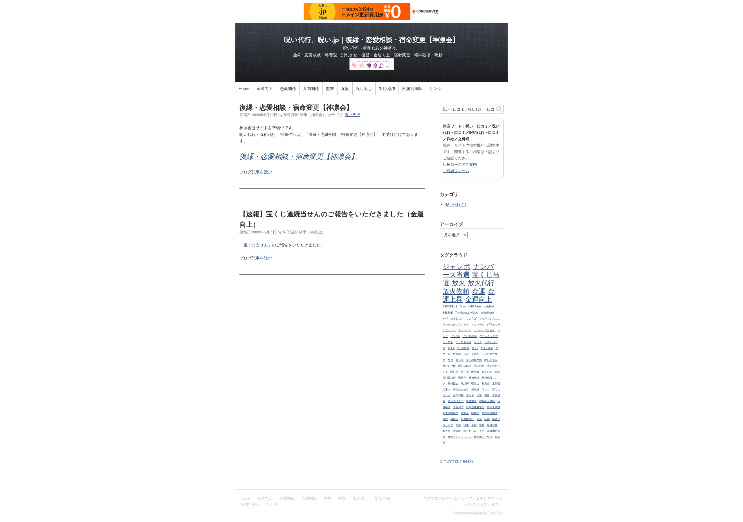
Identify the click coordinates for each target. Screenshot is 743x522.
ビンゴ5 (455, 336)
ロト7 (475, 348)
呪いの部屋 (464, 366)
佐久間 (457, 354)
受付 (450, 360)
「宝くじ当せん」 (255, 245)
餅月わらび (470, 431)
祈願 (458, 425)
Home (244, 88)
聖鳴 (481, 425)
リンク (435, 88)
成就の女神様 (487, 401)
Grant (463, 306)
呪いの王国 (490, 360)
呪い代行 (352, 114)
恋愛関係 (288, 88)
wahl (445, 318)
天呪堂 (475, 389)
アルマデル (477, 324)
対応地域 (387, 88)
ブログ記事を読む (255, 171)
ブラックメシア (488, 336)
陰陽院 (457, 431)
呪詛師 (465, 383)
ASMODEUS (450, 306)
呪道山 (475, 383)
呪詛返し (364, 88)
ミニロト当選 (463, 342)
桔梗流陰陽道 (489, 413)
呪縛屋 (462, 377)
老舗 (474, 425)
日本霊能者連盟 (475, 407)
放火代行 (481, 282)
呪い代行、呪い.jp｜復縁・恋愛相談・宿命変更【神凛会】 (371, 39)
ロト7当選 (487, 348)
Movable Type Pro (487, 513)
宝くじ (486, 389)
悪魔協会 (471, 401)
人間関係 (311, 88)
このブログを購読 (458, 461)
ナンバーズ (464, 330)
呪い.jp (460, 360)
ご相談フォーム (456, 170)
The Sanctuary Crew (466, 312)
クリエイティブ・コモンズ (468, 498)
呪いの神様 (449, 366)
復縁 (487, 395)
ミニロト (448, 342)
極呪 (445, 419)
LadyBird (489, 306)
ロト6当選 (463, 348)
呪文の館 (487, 372)
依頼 (466, 354)
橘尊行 (454, 419)
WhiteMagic (487, 312)
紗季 (466, 425)
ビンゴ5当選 (469, 336)
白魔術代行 (467, 419)
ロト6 (451, 348)
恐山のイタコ (456, 401)
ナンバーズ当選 (468, 270)
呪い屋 (454, 372)
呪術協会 (453, 383)
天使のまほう (461, 389)
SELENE (448, 312)
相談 (479, 419)
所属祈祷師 (412, 88)
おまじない (457, 318)
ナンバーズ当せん (484, 330)
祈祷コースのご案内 (460, 164)
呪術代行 (474, 377)
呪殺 (345, 88)
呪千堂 (465, 372)
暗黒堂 (475, 413)
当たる (470, 395)
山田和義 (458, 395)
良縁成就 (492, 425)
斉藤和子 (458, 407)
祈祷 (487, 419)
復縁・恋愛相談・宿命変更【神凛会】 (296, 107)
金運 (478, 290)
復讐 (330, 88)
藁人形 (446, 431)
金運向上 (265, 88)
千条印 (475, 354)
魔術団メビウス (483, 437)
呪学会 (475, 372)
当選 (479, 395)
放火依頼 (456, 290)
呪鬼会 (486, 383)
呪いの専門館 (474, 360)
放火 (458, 282)
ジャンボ (456, 266)
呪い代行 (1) (456, 204)
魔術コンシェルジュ (459, 437)
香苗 (481, 431)
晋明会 (465, 413)
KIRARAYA (475, 306)
